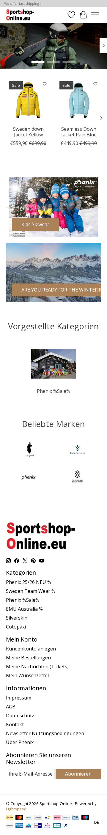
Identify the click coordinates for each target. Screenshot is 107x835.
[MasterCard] (19, 818)
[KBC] (28, 826)
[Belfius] (9, 826)
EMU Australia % (24, 609)
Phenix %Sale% (53, 391)
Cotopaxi (16, 626)
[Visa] (29, 818)
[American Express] (19, 826)
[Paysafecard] (66, 818)
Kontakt (15, 724)
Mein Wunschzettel (27, 675)
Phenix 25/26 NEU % (28, 582)
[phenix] (29, 477)
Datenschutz (20, 715)
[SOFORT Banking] (57, 818)
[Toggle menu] (95, 15)
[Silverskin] (77, 477)
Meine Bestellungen (28, 657)
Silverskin (16, 618)
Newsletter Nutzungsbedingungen (45, 733)
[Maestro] (85, 818)
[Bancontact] (47, 818)
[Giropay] (38, 826)
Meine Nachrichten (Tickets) (37, 666)
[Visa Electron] (75, 818)
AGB (10, 706)
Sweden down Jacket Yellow (28, 132)
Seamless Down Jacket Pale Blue (79, 132)
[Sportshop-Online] (20, 15)
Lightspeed (16, 809)
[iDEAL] (9, 818)
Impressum (18, 697)
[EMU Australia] (77, 450)
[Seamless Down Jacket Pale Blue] (78, 100)
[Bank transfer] (38, 818)
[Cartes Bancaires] (57, 826)
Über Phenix (20, 742)
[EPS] (47, 826)
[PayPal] (66, 826)
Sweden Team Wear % (30, 591)
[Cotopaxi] (29, 450)
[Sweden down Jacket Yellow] (28, 100)
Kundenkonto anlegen (31, 648)
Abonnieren (78, 774)
